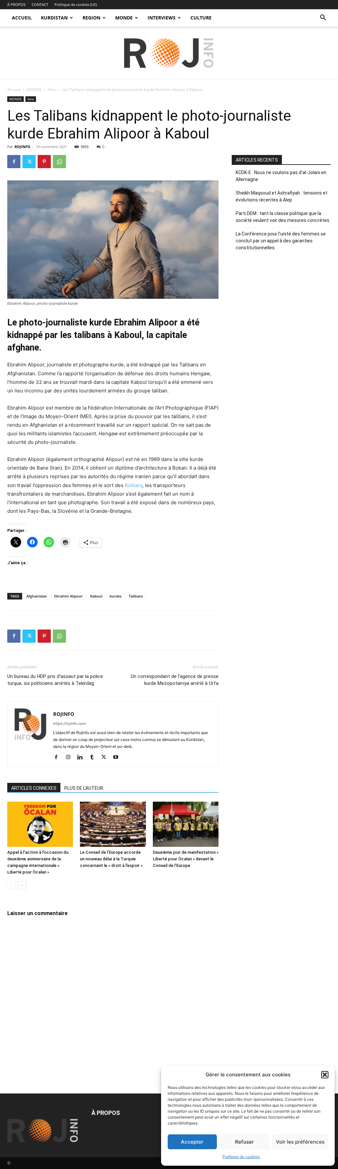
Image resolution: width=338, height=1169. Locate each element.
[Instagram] (70, 757)
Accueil (13, 89)
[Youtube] (118, 757)
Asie (52, 89)
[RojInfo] (169, 53)
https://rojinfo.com (69, 723)
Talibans (136, 596)
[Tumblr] (94, 757)
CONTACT (40, 4)
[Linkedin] (82, 757)
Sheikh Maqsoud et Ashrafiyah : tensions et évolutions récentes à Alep (281, 196)
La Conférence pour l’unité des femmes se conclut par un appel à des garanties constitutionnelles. (281, 240)
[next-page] (22, 885)
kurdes (115, 596)
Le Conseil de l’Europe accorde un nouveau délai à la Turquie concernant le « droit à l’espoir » (111, 859)
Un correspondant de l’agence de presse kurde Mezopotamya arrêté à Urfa (175, 679)
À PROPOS (16, 4)
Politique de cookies (241, 1156)
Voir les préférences (300, 1142)
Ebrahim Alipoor (68, 596)
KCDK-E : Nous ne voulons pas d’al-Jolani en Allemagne (281, 176)
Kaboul (96, 596)
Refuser (244, 1142)
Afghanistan (36, 596)
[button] (324, 1074)
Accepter (192, 1142)
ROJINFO (22, 146)
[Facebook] (13, 161)
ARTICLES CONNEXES (33, 788)
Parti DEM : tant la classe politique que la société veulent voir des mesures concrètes (282, 217)
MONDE (124, 18)
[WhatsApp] (59, 161)
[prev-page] (11, 885)
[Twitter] (29, 161)
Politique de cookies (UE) (75, 4)
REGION (91, 18)
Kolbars (133, 485)
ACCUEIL (22, 18)
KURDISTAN (54, 18)
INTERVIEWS (162, 18)
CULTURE (201, 18)
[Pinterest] (44, 161)
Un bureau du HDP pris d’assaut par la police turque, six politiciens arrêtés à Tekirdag (55, 679)
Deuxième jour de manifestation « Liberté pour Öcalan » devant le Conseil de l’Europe (186, 859)
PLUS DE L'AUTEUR (83, 788)
